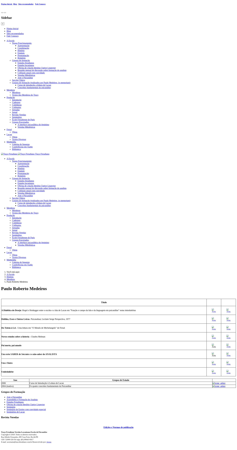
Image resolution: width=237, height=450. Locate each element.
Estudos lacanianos (26, 65)
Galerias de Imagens (21, 144)
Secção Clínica (18, 80)
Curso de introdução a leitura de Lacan (34, 85)
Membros (11, 90)
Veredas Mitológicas (26, 75)
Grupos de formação (21, 60)
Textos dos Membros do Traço (25, 95)
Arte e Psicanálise (25, 78)
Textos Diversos (19, 139)
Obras (14, 132)
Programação (23, 55)
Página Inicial (6, 4)
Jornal (14, 112)
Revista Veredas (19, 115)
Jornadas (16, 110)
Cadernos (16, 102)
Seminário (11, 407)
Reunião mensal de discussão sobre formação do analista (42, 70)
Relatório (22, 58)
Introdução (16, 100)
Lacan (9, 134)
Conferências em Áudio (22, 147)
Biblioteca (16, 149)
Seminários (17, 117)
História (21, 50)
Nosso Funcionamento (22, 43)
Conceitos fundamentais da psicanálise (34, 87)
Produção (11, 97)
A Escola (10, 41)
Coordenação (23, 48)
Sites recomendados (25, 4)
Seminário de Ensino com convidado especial (26, 409)
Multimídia (11, 142)
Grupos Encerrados (20, 122)
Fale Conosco (40, 4)
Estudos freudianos (26, 63)
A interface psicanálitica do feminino (33, 124)
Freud (9, 129)
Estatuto (21, 53)
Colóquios (16, 107)
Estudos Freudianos (15, 402)
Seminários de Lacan (16, 412)
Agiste (48, 442)
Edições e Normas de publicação (118, 427)
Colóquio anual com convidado (31, 73)
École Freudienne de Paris (23, 120)
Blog (15, 4)
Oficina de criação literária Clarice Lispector (37, 68)
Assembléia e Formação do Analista (22, 399)
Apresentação (23, 45)
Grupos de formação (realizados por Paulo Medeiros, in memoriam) (41, 82)
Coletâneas (17, 105)
